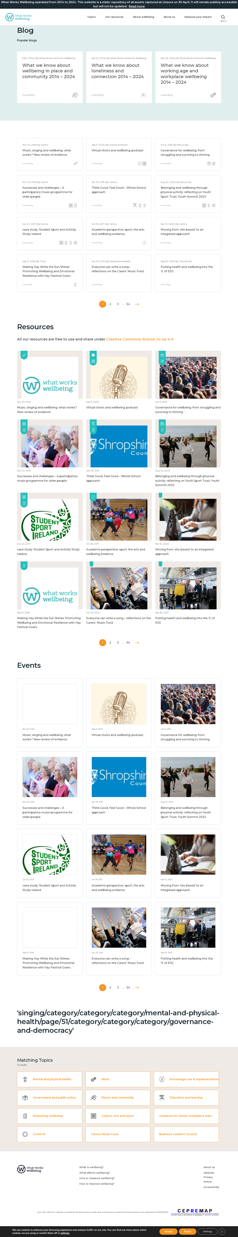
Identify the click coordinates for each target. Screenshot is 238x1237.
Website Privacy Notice (209, 1177)
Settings (207, 1231)
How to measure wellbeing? (97, 1178)
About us (169, 16)
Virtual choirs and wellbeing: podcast (117, 150)
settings (64, 1233)
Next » (137, 304)
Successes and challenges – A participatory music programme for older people (47, 192)
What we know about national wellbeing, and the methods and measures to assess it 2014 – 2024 (117, 77)
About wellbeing (143, 16)
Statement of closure (45, 65)
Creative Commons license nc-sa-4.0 (139, 339)
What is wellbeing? (91, 1167)
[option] (50, 77)
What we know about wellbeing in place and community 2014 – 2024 (187, 71)
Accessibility (211, 1187)
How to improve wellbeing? (96, 1183)
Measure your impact (198, 16)
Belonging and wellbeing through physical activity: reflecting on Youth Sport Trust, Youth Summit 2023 (186, 192)
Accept (168, 1231)
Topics (91, 16)
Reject (187, 1231)
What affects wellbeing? (94, 1172)
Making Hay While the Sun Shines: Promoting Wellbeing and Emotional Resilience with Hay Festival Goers (48, 271)
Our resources (114, 16)
